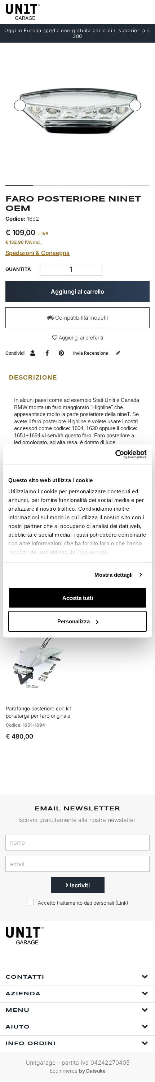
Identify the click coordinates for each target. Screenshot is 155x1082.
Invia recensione (91, 353)
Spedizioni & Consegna (37, 252)
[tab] (77, 378)
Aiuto (17, 1027)
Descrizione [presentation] (33, 377)
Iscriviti (79, 885)
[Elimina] (95, 269)
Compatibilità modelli (81, 317)
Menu (17, 1010)
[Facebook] (70, 959)
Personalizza (73, 621)
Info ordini (30, 1043)
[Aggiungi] (46, 269)
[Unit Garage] (23, 12)
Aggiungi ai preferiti (80, 337)
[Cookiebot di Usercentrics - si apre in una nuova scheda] (115, 454)
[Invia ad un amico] (32, 353)
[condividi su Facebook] (47, 353)
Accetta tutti (77, 597)
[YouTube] (103, 959)
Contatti (24, 977)
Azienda (23, 993)
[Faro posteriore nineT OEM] (77, 111)
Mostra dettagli (113, 575)
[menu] (143, 11)
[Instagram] (87, 959)
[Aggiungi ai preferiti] (59, 694)
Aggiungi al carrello (77, 291)
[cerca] (115, 11)
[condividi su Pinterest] (61, 353)
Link (122, 903)
